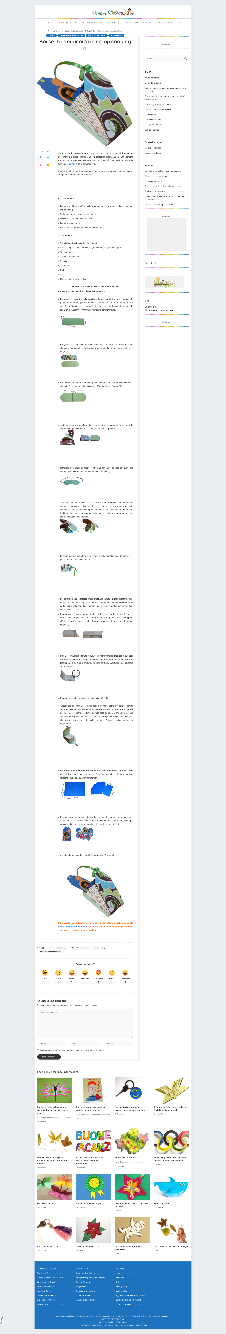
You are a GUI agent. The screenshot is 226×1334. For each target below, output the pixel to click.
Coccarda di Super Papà (88, 1203)
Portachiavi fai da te (47, 1246)
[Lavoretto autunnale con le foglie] (171, 1230)
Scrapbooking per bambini (51, 951)
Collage (51, 35)
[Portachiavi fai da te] (54, 1230)
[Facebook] (40, 157)
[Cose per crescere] (113, 12)
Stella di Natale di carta (88, 1246)
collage (72, 164)
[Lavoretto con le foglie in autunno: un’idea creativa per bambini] (54, 1141)
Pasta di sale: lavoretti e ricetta (159, 310)
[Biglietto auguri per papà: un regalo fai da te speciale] (93, 1090)
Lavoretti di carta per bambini (71, 35)
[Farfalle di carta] (54, 1187)
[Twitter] (48, 157)
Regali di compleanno (96, 35)
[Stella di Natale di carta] (93, 1230)
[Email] (48, 165)
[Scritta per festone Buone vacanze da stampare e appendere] (93, 1141)
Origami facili (151, 307)
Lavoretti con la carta (80, 948)
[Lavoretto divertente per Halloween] (132, 1230)
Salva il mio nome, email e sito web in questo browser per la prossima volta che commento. (72, 1050)
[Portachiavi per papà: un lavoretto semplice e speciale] (132, 1090)
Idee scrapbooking (58, 948)
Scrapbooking (116, 35)
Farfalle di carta (45, 1203)
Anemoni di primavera (126, 1157)
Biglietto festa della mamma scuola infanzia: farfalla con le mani (52, 1110)
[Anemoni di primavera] (132, 1141)
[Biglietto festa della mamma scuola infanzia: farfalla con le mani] (54, 1090)
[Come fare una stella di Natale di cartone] (132, 1187)
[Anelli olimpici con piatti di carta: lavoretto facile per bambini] (171, 1141)
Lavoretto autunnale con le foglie (171, 1246)
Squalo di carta (162, 1203)
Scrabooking (100, 948)
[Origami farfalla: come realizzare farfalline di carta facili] (171, 1090)
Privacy (1, 1321)
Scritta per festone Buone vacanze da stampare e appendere (89, 1160)
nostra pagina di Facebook (72, 927)
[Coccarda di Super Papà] (93, 1187)
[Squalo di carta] (171, 1187)
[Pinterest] (40, 165)
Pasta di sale (151, 263)
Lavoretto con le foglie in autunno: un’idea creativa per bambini (52, 1160)
